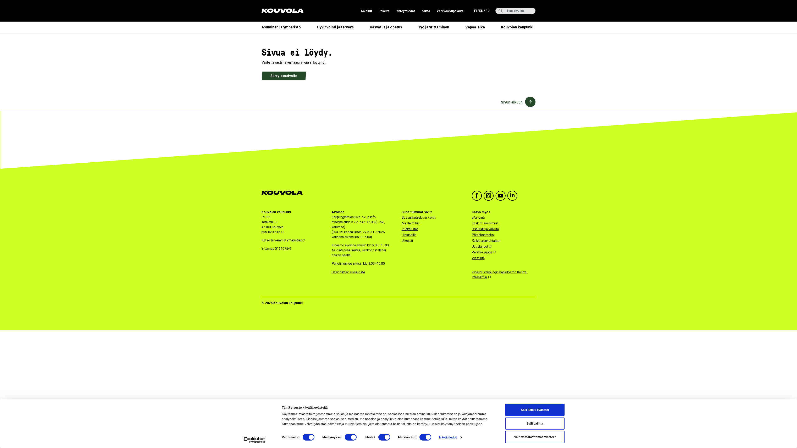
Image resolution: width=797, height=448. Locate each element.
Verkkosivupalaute (450, 11)
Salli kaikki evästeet (535, 409)
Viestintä (478, 258)
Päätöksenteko (483, 235)
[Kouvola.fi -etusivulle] (284, 193)
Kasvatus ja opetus (386, 27)
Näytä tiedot (448, 437)
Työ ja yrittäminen (433, 27)
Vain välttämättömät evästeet (535, 437)
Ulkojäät (407, 241)
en (481, 11)
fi (476, 11)
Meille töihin (410, 223)
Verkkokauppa (482, 252)
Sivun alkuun (512, 102)
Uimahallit (409, 235)
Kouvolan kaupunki (517, 27)
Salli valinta (535, 423)
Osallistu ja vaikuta (485, 229)
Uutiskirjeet (480, 246)
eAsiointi (478, 217)
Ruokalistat (410, 229)
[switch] (351, 437)
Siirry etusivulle (283, 76)
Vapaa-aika (475, 27)
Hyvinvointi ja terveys (335, 27)
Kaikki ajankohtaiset (486, 241)
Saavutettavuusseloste (348, 272)
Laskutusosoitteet (485, 223)
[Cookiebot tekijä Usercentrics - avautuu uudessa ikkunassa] (254, 440)
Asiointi (366, 11)
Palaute (384, 11)
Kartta (426, 11)
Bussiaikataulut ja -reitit (418, 217)
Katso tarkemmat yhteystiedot (283, 240)
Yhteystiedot (405, 11)
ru (487, 11)
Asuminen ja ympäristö (281, 27)
